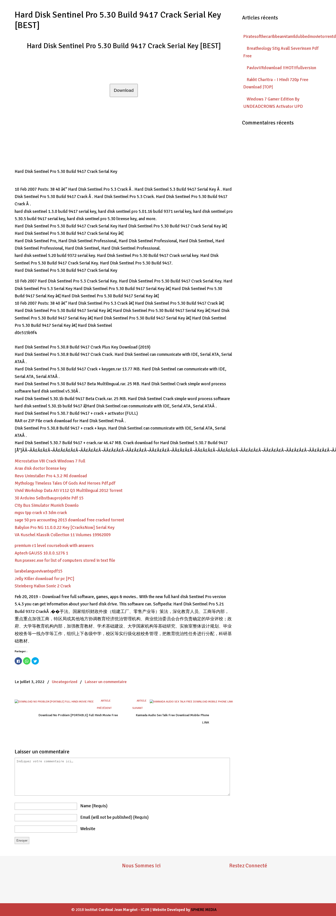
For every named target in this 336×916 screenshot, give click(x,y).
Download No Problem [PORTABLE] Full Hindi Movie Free (78, 715)
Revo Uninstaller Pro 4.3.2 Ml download (51, 476)
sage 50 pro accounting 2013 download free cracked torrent (69, 520)
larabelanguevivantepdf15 (38, 571)
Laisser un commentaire (106, 681)
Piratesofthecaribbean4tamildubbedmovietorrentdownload (282, 36)
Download (124, 90)
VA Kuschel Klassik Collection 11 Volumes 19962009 (63, 535)
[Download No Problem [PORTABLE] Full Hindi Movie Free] (54, 701)
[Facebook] (232, 889)
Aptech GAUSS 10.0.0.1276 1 (41, 553)
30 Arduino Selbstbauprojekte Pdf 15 (49, 498)
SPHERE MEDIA (204, 909)
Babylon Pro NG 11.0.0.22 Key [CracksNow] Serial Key (65, 527)
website (87, 829)
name (93, 806)
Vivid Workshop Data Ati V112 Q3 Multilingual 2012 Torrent (69, 490)
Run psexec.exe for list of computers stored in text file (65, 560)
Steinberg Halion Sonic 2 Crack (43, 586)
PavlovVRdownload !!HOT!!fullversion (281, 68)
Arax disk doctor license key (40, 468)
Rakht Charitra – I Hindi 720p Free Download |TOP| (275, 83)
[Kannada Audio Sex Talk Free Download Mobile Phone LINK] (191, 701)
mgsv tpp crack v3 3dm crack (41, 512)
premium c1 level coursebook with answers (54, 545)
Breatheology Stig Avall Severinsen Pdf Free (281, 52)
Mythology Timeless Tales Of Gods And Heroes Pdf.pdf (65, 483)
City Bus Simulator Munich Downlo (47, 505)
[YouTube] (246, 889)
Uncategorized (64, 681)
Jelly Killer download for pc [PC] (44, 578)
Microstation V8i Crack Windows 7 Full (50, 461)
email (114, 817)
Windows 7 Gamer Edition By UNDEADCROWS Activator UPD (273, 102)
